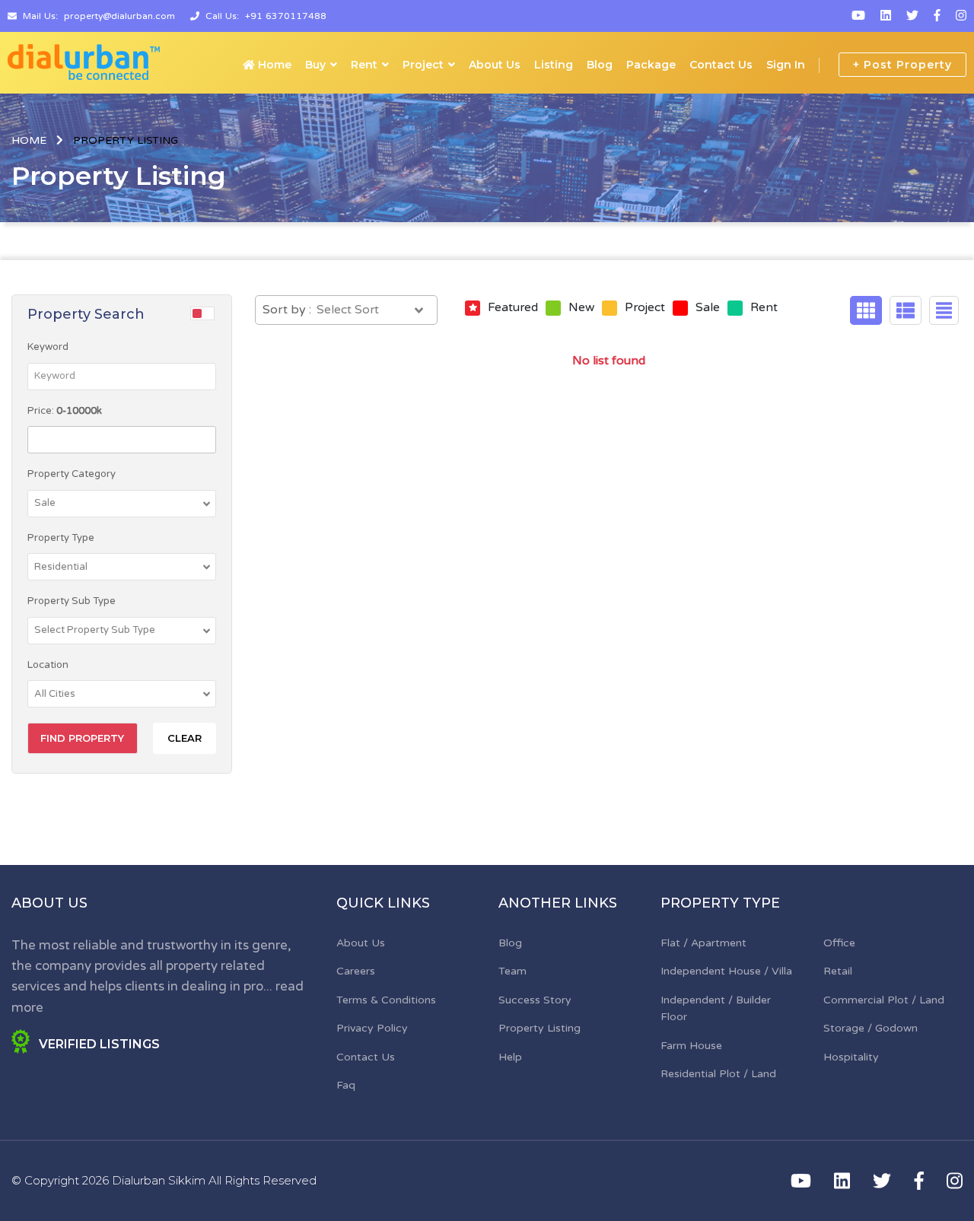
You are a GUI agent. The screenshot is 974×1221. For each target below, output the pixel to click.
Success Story (534, 1000)
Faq (345, 1085)
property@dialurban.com (119, 16)
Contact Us (721, 65)
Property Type (60, 538)
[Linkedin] (885, 16)
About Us (494, 65)
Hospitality (851, 1057)
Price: (64, 411)
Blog (600, 65)
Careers (355, 971)
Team (512, 971)
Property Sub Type (71, 601)
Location (47, 665)
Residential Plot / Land (718, 1073)
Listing (553, 65)
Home (273, 65)
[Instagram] (961, 16)
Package (651, 65)
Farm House (691, 1045)
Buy (315, 65)
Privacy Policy (372, 1028)
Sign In (785, 65)
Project (423, 65)
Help (510, 1057)
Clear (184, 738)
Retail (837, 971)
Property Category (71, 474)
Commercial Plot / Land (883, 1000)
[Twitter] (912, 16)
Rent (364, 65)
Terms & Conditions (386, 1000)
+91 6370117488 (285, 16)
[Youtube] (858, 16)
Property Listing (539, 1028)
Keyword (47, 347)
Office (839, 942)
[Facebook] (937, 16)
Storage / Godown (870, 1028)
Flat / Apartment (703, 942)
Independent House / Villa (726, 971)
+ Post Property (902, 65)
